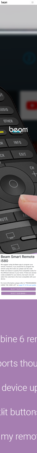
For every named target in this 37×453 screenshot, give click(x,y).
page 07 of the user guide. (27, 285)
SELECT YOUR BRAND (18, 293)
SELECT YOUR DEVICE (17, 289)
